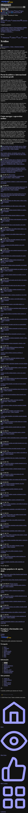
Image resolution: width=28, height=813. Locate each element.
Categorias (24, 20)
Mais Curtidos (7, 652)
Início (3, 20)
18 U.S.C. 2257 (8, 670)
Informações (7, 667)
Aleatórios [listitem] (21, 46)
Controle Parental (8, 672)
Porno (5, 681)
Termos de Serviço (8, 665)
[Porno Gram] (7, 3)
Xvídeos (6, 685)
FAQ (5, 656)
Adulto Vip (6, 678)
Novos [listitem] (2, 46)
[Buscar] (24, 7)
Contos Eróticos (8, 680)
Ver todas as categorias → (7, 31)
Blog (7, 14)
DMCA (6, 668)
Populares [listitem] (6, 46)
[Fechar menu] (2, 18)
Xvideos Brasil (7, 682)
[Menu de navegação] (7, 9)
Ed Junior (12, 174)
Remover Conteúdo (8, 671)
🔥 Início (3, 11)
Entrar (5, 662)
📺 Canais (8, 12)
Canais (9, 20)
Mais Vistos (6, 654)
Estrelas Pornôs (16, 20)
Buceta (17, 11)
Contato (6, 664)
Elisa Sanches (14, 583)
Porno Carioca (7, 684)
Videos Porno (10, 11)
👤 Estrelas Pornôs (16, 12)
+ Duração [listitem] (16, 46)
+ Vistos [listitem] (11, 46)
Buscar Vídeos (4, 7)
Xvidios (3, 634)
